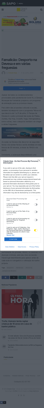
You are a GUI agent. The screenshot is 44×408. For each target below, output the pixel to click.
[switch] (35, 204)
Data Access (22, 247)
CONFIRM (13, 239)
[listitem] (22, 199)
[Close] (40, 161)
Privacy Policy (34, 247)
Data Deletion (10, 247)
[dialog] (22, 204)
